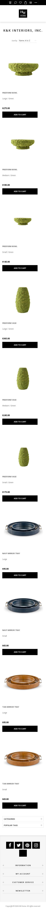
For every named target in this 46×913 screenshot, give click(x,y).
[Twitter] (18, 845)
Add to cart (20, 115)
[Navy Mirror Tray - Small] (23, 605)
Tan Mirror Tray (10, 707)
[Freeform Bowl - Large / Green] (23, 68)
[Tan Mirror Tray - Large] (23, 682)
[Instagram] (36, 845)
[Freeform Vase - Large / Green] (23, 298)
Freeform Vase (9, 323)
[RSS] (23, 853)
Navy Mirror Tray (11, 553)
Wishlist (20, 2)
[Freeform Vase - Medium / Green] (23, 375)
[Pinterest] (27, 845)
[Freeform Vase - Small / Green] (23, 452)
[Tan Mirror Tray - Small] (23, 759)
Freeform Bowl (9, 93)
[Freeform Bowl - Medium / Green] (23, 145)
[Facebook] (10, 845)
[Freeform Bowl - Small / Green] (23, 221)
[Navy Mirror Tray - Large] (23, 529)
